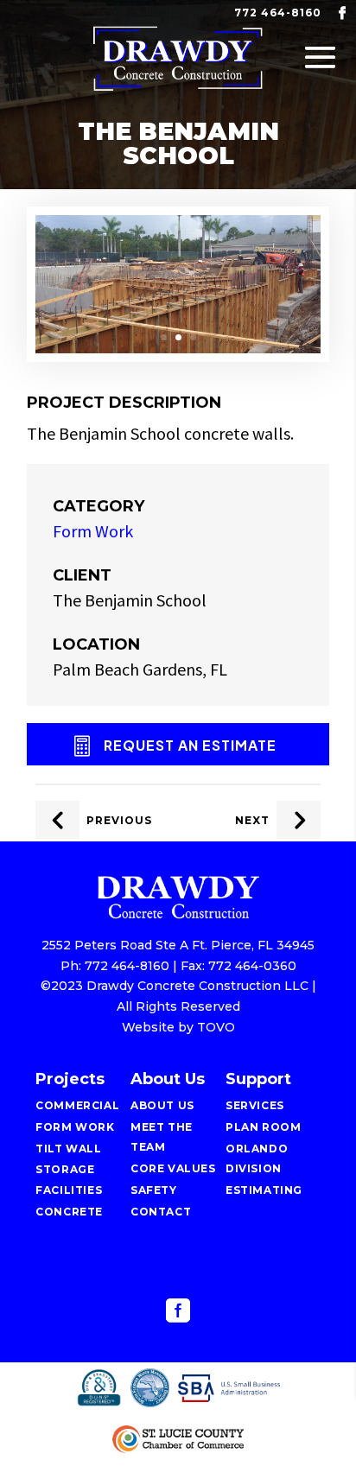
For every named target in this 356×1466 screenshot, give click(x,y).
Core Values (173, 1168)
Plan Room (263, 1126)
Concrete (69, 1211)
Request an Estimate (190, 745)
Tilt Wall (68, 1148)
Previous (119, 820)
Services (255, 1105)
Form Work (93, 531)
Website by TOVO (178, 1027)
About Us (162, 1105)
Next (252, 820)
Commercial (77, 1105)
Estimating (264, 1190)
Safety (153, 1190)
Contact (160, 1211)
